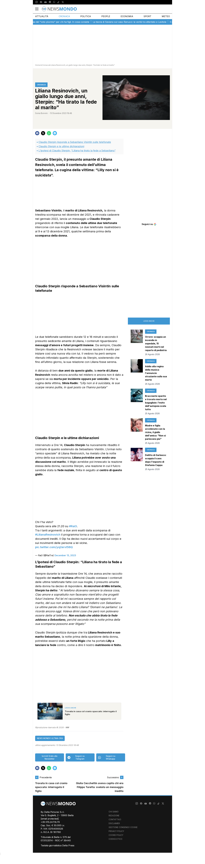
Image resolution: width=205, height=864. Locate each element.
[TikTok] (58, 2)
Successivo (113, 777)
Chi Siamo (114, 811)
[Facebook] (41, 2)
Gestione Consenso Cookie (123, 827)
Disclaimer (114, 823)
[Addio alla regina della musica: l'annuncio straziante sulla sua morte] (137, 372)
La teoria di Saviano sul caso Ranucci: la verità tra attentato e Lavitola (118, 22)
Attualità (41, 16)
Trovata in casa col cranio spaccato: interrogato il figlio (51, 787)
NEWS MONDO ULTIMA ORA (50, 738)
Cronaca (64, 16)
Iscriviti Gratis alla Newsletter (49, 757)
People (105, 16)
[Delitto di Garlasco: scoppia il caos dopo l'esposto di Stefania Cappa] (137, 459)
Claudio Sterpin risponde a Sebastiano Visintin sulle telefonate (74, 142)
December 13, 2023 (65, 555)
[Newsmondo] (59, 9)
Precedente (46, 777)
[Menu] (38, 9)
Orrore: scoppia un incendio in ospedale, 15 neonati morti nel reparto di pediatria (156, 343)
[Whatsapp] (54, 2)
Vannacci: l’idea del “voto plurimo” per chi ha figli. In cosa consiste (43, 22)
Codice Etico (115, 839)
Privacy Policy (116, 831)
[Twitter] (62, 2)
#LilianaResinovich (47, 534)
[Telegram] (50, 2)
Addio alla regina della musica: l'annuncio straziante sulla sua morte (156, 373)
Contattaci (115, 819)
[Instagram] (36, 2)
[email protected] (50, 818)
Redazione (114, 815)
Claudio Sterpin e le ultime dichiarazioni (61, 146)
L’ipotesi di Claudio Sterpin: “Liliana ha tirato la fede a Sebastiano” (77, 150)
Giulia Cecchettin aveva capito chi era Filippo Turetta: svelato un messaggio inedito (99, 787)
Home (37, 65)
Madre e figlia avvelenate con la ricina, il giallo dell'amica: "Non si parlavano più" (155, 432)
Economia (127, 16)
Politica (85, 16)
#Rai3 (73, 526)
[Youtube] (45, 2)
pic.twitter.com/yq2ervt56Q (54, 547)
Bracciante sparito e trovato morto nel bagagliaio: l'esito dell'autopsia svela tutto (156, 403)
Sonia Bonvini (41, 113)
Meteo (166, 16)
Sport (147, 16)
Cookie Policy (116, 835)
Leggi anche (149, 321)
